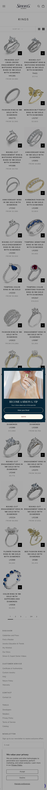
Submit (23, 417)
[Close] (42, 370)
